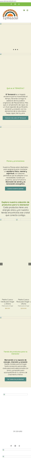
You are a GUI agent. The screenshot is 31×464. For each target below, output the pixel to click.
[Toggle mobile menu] (27, 10)
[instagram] (15, 445)
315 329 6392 (17, 431)
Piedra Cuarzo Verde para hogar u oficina (7, 301)
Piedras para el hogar (7, 306)
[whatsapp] (19, 445)
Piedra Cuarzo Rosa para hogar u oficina (23, 301)
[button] (1, 264)
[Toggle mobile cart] (24, 10)
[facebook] (11, 445)
